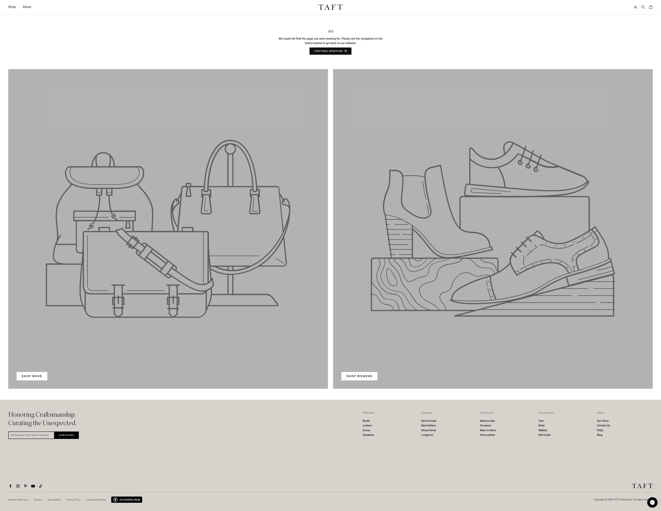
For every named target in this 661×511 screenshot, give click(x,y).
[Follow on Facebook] (10, 486)
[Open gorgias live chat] (652, 502)
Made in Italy (487, 420)
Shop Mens (32, 376)
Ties (541, 420)
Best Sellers (428, 425)
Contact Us (603, 425)
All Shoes (368, 412)
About (27, 7)
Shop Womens (359, 376)
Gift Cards (544, 435)
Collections (487, 412)
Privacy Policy (73, 499)
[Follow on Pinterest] (25, 486)
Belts (541, 425)
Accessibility (54, 499)
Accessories (546, 412)
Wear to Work (488, 430)
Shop (12, 7)
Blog (599, 435)
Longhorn (427, 435)
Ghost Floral (428, 430)
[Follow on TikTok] (41, 486)
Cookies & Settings (96, 499)
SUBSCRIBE (66, 435)
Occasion (485, 425)
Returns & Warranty (18, 499)
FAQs (600, 430)
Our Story (603, 420)
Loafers (367, 425)
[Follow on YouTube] (33, 486)
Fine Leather (487, 435)
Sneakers (368, 435)
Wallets (542, 430)
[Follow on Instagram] (18, 486)
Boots (366, 420)
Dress (366, 430)
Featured (426, 412)
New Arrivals (428, 420)
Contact (38, 499)
